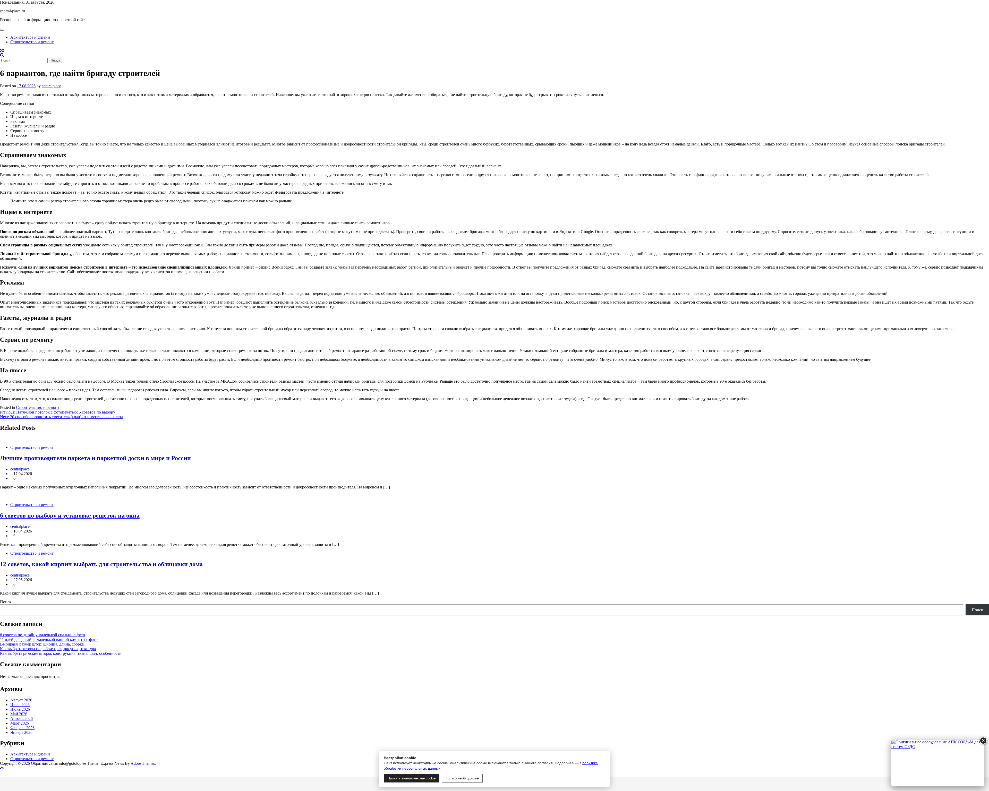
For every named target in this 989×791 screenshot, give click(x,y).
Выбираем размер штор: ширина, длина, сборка (42, 644)
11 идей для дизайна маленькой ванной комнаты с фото (49, 639)
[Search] (2, 55)
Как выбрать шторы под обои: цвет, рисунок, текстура (48, 649)
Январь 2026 (21, 732)
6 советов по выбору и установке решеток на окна (70, 515)
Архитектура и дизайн (30, 37)
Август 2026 (21, 700)
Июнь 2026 (20, 709)
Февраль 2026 (22, 728)
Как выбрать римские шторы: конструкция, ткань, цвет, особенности (61, 653)
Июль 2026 (20, 704)
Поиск (5, 602)
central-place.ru (12, 11)
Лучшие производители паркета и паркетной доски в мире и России (95, 458)
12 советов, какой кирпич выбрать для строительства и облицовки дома (101, 564)
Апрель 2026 (21, 718)
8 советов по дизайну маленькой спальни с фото (42, 635)
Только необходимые (462, 778)
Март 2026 (19, 723)
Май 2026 (18, 714)
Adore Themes (143, 763)
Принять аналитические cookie (412, 778)
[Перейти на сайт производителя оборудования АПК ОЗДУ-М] (937, 763)
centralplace (51, 86)
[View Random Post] (2, 50)
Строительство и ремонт (32, 42)
